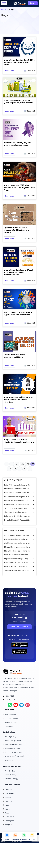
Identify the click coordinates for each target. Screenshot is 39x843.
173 (27, 463)
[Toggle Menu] (4, 3)
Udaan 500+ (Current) (13, 741)
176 (14, 468)
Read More (9, 71)
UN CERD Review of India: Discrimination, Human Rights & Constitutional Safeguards (17, 539)
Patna (7, 805)
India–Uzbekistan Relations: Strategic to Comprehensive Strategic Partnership (17, 485)
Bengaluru (8, 825)
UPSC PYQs (9, 760)
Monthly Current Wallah (14, 745)
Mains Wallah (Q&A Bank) (14, 756)
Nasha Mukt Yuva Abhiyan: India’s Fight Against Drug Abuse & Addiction (17, 492)
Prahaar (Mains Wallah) (13, 752)
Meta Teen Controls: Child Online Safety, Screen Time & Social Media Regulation (17, 489)
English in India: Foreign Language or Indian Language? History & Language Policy (17, 558)
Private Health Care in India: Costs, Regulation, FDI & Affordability (17, 566)
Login (32, 3)
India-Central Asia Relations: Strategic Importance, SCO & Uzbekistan (17, 555)
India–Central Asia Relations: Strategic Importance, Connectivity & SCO (17, 500)
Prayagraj (8, 801)
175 (9, 468)
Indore (7, 809)
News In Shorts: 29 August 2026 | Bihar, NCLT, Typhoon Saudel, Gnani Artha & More (17, 520)
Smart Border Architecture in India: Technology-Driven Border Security (17, 508)
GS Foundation (10, 714)
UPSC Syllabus (10, 771)
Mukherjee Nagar (11, 793)
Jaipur (7, 813)
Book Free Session (18, 627)
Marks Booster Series (12, 748)
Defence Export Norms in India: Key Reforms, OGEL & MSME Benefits (17, 504)
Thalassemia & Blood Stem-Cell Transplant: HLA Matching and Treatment (17, 512)
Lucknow (8, 797)
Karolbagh (8, 789)
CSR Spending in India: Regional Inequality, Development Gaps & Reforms (17, 535)
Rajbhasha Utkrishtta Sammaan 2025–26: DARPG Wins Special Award (17, 516)
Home (3, 9)
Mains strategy (10, 775)
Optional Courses (11, 718)
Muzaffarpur (9, 817)
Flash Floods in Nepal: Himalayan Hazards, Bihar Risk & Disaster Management (17, 551)
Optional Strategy (11, 779)
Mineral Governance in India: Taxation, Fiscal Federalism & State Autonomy (17, 547)
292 (25, 468)
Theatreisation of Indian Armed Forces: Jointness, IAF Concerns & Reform (17, 570)
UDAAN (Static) (10, 737)
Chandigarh (9, 821)
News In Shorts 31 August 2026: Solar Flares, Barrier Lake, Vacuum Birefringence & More (17, 496)
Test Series (9, 726)
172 (22, 463)
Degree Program (11, 722)
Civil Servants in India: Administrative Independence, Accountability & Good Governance (17, 543)
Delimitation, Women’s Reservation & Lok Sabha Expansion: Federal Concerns (17, 562)
